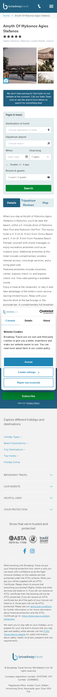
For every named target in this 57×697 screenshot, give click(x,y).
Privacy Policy (33, 403)
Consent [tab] (10, 320)
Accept (28, 361)
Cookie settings (27, 372)
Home (6, 15)
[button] (51, 6)
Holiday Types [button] (12, 437)
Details (11, 202)
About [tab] (46, 320)
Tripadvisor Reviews (28, 203)
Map (45, 202)
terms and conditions (41, 606)
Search (28, 188)
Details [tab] (28, 320)
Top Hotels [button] (10, 455)
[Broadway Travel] (15, 6)
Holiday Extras (12, 462)
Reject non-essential (28, 382)
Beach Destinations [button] (15, 443)
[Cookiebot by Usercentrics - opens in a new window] (40, 312)
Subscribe (28, 396)
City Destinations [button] (13, 449)
